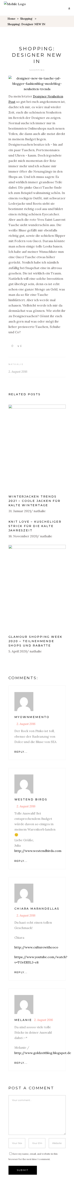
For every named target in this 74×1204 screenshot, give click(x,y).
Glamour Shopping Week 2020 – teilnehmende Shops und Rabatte (35, 641)
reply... (21, 751)
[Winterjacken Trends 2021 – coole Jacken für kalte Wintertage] (37, 448)
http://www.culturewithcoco (36, 947)
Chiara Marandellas (36, 908)
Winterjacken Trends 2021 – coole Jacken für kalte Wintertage (34, 501)
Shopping (26, 18)
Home (11, 18)
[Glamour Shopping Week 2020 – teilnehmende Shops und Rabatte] (37, 588)
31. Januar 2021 (19, 511)
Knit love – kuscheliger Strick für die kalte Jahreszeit (35, 526)
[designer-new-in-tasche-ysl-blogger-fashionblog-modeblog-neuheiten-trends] (37, 89)
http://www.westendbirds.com (37, 851)
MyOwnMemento (32, 717)
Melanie (23, 1020)
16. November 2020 (22, 536)
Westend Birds (30, 799)
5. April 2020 (17, 651)
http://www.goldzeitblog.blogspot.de (42, 1053)
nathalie (16, 364)
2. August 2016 (17, 371)
